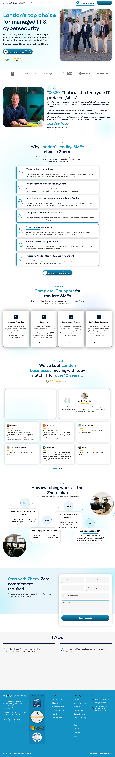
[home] (16, 2)
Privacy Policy (93, 753)
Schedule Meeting (80, 718)
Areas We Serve (57, 718)
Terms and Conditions (105, 753)
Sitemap (77, 732)
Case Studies (78, 710)
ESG (75, 736)
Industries (55, 714)
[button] (35, 2)
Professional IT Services (59, 710)
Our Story (77, 699)
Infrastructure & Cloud (59, 707)
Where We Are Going (81, 703)
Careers (76, 729)
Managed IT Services (58, 699)
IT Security (55, 703)
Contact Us (78, 721)
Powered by (22, 753)
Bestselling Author (80, 714)
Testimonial (78, 707)
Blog (61, 3)
